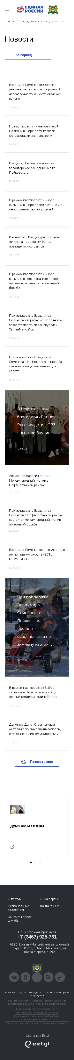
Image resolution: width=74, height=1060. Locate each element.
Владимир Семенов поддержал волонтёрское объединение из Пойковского (32, 167)
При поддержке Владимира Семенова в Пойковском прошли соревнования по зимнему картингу (35, 621)
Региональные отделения (18, 908)
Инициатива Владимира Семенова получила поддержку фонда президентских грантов (34, 241)
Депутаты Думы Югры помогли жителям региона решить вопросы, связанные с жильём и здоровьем (35, 729)
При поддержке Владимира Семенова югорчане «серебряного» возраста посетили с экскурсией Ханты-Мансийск (35, 322)
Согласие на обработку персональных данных (37, 1023)
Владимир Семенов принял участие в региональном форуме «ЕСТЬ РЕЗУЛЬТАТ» (37, 554)
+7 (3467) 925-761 (37, 937)
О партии (15, 899)
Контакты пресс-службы (20, 918)
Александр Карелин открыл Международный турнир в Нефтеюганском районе (29, 480)
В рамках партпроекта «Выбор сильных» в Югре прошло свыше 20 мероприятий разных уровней (35, 204)
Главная (10, 21)
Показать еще (41, 762)
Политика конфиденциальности (37, 1012)
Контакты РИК (51, 906)
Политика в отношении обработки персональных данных (37, 1018)
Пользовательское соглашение (37, 1008)
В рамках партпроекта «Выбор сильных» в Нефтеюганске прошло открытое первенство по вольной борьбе (34, 281)
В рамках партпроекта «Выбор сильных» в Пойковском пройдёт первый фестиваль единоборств (33, 692)
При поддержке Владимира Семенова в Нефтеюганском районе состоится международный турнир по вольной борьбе (36, 517)
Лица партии (49, 899)
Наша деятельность (34, 21)
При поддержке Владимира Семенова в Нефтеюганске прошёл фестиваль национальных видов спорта (35, 364)
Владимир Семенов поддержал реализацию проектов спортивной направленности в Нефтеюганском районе (35, 91)
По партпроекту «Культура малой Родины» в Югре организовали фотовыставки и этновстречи (33, 131)
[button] (31, 862)
